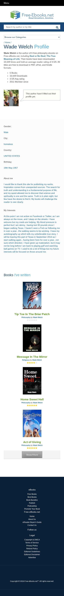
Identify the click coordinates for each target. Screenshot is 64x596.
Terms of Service (32, 543)
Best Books (32, 497)
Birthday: (8, 162)
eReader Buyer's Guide (32, 522)
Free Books (32, 494)
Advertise (32, 557)
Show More (32, 454)
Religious (26, 360)
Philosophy (25, 317)
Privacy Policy (32, 546)
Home (7, 42)
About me (8, 178)
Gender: (7, 126)
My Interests (9, 210)
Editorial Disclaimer (32, 555)
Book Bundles (32, 500)
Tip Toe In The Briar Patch (32, 314)
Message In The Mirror (32, 356)
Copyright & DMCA (32, 540)
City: (6, 138)
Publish (32, 503)
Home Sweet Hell (32, 399)
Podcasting (32, 506)
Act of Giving (32, 442)
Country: (8, 150)
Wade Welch (38, 317)
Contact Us (32, 525)
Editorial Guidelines (32, 552)
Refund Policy (32, 549)
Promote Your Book (32, 509)
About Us (32, 519)
